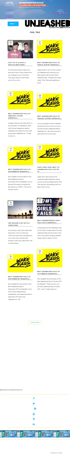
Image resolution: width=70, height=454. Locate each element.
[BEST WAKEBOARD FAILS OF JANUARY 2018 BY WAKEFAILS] (49, 103)
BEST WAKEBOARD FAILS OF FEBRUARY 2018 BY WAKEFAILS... (19, 116)
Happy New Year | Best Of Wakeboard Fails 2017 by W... (48, 169)
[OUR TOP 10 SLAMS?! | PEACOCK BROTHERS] (20, 49)
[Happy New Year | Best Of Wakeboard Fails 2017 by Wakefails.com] (49, 154)
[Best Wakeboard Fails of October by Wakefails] (49, 258)
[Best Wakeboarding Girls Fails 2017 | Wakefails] (49, 207)
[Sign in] (57, 24)
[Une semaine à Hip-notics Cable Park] (20, 209)
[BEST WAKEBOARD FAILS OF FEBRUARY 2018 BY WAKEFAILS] (20, 100)
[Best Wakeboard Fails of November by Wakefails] (20, 156)
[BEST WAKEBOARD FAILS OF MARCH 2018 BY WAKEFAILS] (49, 49)
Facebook (54, 453)
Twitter (60, 453)
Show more (35, 322)
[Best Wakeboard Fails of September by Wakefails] (20, 263)
